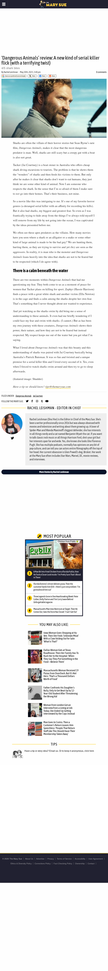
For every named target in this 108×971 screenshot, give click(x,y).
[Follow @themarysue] (27, 402)
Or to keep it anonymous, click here (76, 751)
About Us (29, 859)
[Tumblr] (42, 402)
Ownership (80, 863)
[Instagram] (37, 402)
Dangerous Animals (24, 396)
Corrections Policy (43, 863)
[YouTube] (47, 402)
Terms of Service (64, 859)
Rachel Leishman (11, 72)
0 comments (101, 72)
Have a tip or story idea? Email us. (41, 751)
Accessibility (80, 859)
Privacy (50, 859)
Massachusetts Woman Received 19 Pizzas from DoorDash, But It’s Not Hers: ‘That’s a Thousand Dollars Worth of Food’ (60, 675)
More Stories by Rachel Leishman (54, 471)
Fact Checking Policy (63, 863)
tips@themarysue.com (58, 386)
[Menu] (4, 4)
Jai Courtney (38, 396)
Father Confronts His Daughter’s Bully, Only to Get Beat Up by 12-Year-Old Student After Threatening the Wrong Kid (60, 692)
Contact (91, 863)
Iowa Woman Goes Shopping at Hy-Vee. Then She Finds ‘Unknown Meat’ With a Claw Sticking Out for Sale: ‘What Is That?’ (61, 637)
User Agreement (95, 859)
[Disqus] (54, 803)
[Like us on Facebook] (32, 402)
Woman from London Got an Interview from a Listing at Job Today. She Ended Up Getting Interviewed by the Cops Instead (59, 709)
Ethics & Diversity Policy (21, 863)
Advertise (40, 859)
